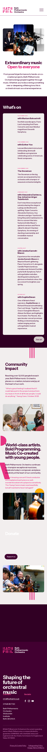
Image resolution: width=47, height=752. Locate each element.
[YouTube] (32, 701)
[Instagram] (29, 701)
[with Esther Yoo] (10, 143)
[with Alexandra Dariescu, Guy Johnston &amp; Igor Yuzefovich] (10, 196)
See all (39, 339)
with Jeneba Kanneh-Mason (28, 252)
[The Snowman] (10, 169)
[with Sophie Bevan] (10, 295)
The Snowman (24, 171)
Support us (11, 557)
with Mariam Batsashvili (29, 118)
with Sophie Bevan (26, 297)
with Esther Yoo (25, 144)
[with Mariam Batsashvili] (10, 117)
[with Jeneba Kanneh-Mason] (10, 250)
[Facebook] (25, 701)
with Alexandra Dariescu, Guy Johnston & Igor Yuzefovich (30, 196)
